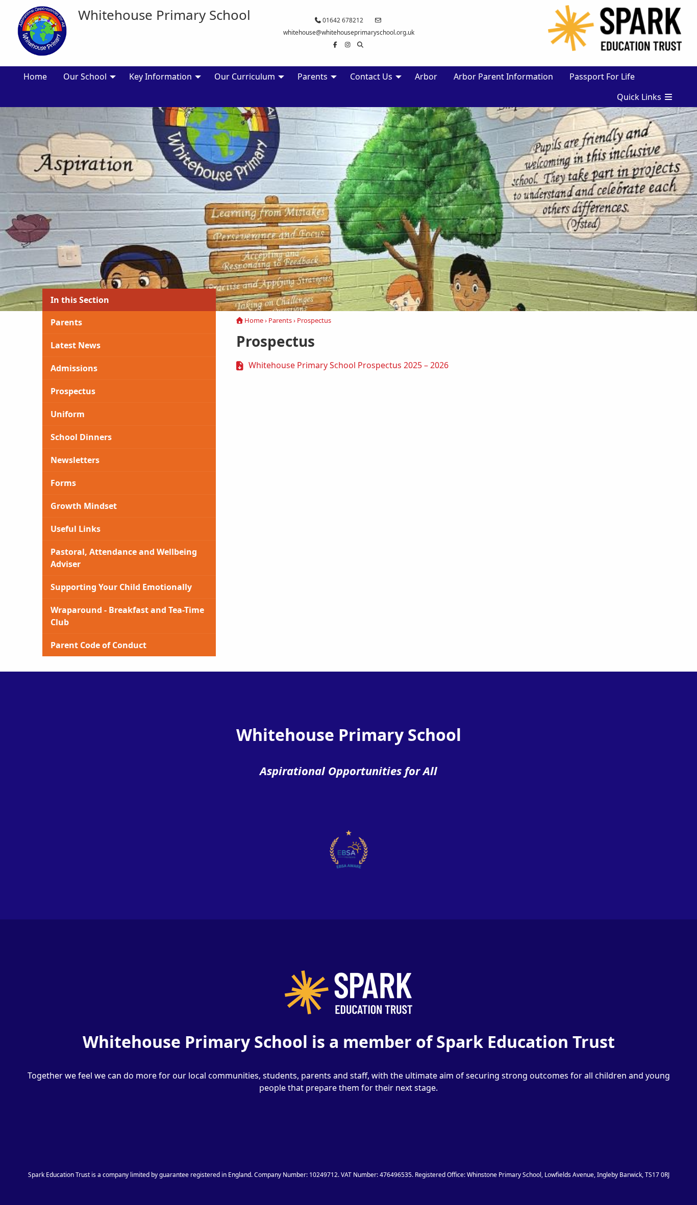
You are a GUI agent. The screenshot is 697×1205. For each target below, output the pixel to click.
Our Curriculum (244, 76)
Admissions (74, 368)
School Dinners (81, 437)
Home (35, 76)
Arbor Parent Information (503, 76)
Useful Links (76, 528)
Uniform (68, 414)
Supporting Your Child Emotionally (121, 587)
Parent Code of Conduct (98, 645)
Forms (63, 483)
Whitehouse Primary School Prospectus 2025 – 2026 (348, 365)
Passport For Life (602, 76)
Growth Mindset (84, 505)
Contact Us (371, 76)
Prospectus (73, 391)
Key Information (160, 76)
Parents (312, 76)
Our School (85, 76)
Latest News (76, 345)
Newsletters (75, 460)
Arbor (426, 76)
